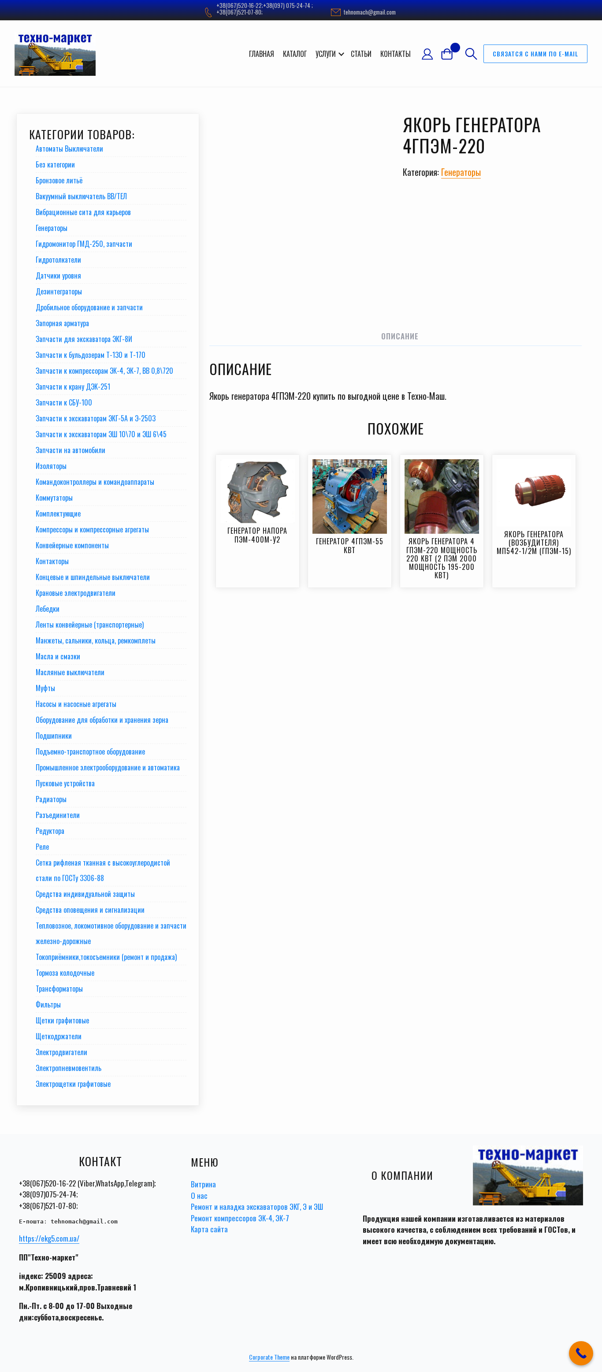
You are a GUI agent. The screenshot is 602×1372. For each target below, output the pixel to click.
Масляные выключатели (70, 672)
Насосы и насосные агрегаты (76, 704)
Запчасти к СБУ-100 (64, 402)
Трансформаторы (59, 988)
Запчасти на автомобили (70, 450)
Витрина (203, 1184)
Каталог (295, 53)
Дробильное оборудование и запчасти (89, 307)
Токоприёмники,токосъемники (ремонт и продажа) (106, 957)
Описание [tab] (400, 336)
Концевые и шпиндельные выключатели (93, 577)
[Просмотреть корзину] (450, 53)
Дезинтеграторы (59, 291)
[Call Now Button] (581, 1353)
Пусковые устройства (65, 783)
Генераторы (461, 171)
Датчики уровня (58, 275)
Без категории (55, 164)
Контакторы (52, 561)
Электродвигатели (61, 1052)
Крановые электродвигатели (75, 592)
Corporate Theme (269, 1356)
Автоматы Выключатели (69, 148)
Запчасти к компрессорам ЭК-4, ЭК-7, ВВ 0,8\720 (104, 370)
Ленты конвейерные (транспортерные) (90, 624)
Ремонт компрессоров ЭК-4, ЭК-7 (240, 1217)
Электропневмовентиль (68, 1068)
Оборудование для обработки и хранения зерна (102, 719)
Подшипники (54, 735)
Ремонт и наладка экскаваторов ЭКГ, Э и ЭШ (257, 1206)
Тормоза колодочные (65, 972)
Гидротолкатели (58, 259)
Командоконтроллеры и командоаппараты (95, 481)
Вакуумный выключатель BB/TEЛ (81, 196)
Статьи (361, 53)
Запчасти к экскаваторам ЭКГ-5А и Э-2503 (96, 418)
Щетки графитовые (62, 1020)
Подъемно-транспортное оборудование (90, 751)
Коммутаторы (54, 497)
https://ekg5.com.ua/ (49, 1238)
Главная (261, 53)
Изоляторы (51, 466)
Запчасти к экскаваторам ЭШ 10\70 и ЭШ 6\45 (101, 434)
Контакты (395, 53)
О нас (199, 1195)
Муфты (45, 688)
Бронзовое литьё (59, 180)
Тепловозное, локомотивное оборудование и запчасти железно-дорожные (111, 933)
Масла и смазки (58, 656)
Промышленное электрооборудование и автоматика (108, 767)
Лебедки (47, 608)
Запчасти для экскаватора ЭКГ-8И (84, 339)
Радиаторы (51, 799)
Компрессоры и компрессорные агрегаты (92, 529)
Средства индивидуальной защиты (85, 894)
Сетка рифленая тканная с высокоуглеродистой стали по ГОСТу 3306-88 (103, 870)
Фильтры (48, 1004)
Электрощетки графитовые (73, 1083)
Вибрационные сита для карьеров (83, 212)
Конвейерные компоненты (72, 545)
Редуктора (50, 830)
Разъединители (58, 815)
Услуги (326, 53)
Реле (42, 846)
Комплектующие (58, 513)
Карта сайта (209, 1228)
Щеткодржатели (59, 1036)
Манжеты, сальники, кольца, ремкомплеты (96, 640)
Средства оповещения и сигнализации (90, 909)
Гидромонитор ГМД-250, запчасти (84, 243)
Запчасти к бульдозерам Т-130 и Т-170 (90, 355)
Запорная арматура (62, 323)
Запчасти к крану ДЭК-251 (73, 386)
